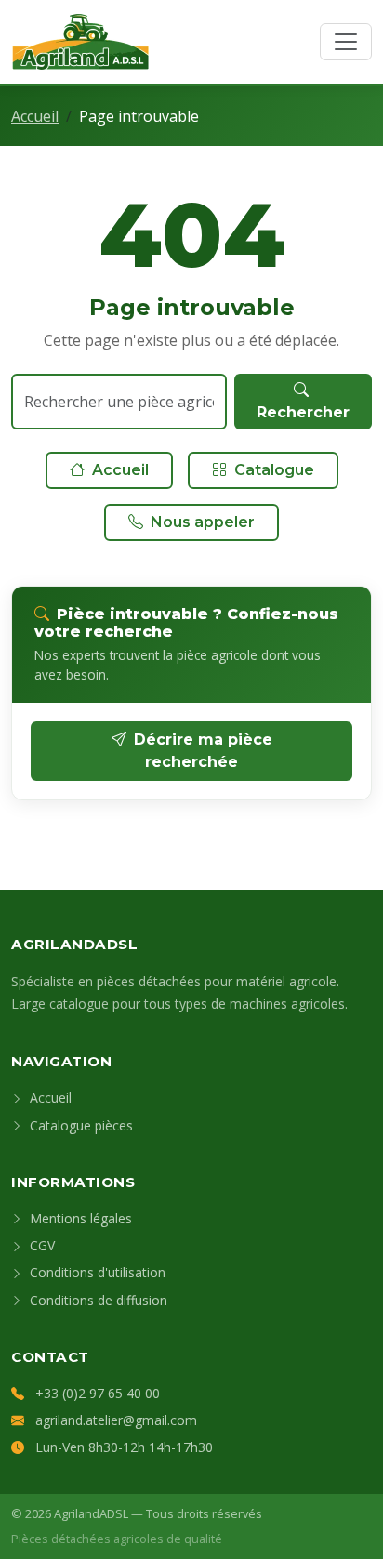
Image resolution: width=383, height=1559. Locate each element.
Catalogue (274, 470)
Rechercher (303, 412)
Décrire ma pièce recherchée (203, 751)
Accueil (35, 116)
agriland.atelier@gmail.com (116, 1420)
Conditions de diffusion (96, 1300)
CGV (40, 1245)
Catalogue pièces (79, 1125)
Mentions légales (79, 1218)
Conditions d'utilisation (95, 1272)
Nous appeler (203, 522)
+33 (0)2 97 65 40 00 (97, 1393)
